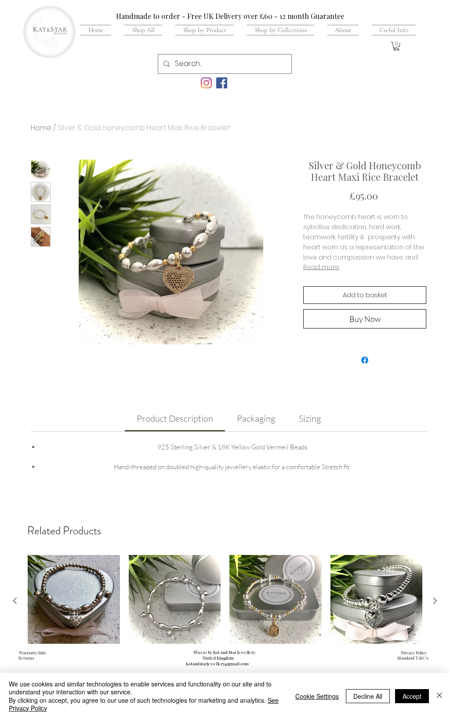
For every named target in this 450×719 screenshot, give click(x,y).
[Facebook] (221, 82)
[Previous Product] (15, 600)
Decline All (367, 696)
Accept (412, 696)
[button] (390, 30)
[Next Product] (435, 600)
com (245, 664)
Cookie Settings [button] (317, 696)
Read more (321, 267)
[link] (175, 418)
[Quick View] (74, 601)
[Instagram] (206, 82)
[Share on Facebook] (364, 360)
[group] (225, 626)
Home (41, 128)
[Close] (439, 696)
